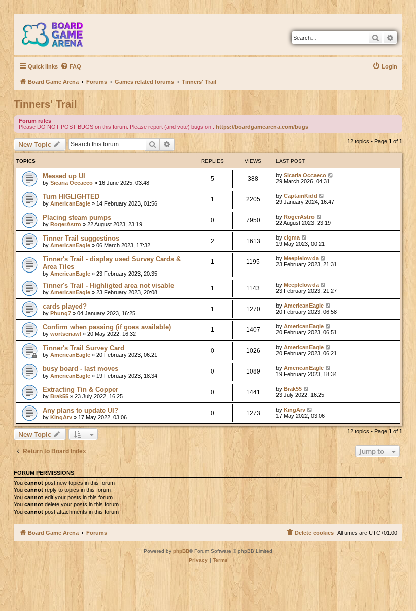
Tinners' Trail (45, 104)
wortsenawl (65, 334)
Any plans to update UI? (80, 410)
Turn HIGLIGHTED (71, 196)
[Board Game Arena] (59, 34)
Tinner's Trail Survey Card (83, 348)
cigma (292, 237)
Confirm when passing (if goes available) (107, 327)
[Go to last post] (331, 175)
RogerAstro (65, 224)
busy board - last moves (80, 368)
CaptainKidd (300, 196)
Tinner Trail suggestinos (81, 238)
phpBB (181, 551)
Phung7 (60, 313)
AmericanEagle (70, 203)
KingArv (61, 417)
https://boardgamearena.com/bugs (262, 127)
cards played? (65, 306)
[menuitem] (70, 66)
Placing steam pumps (77, 217)
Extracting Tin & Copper (80, 389)
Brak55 (59, 396)
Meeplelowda (301, 258)
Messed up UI (64, 176)
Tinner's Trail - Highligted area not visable (108, 285)
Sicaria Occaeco (71, 183)
